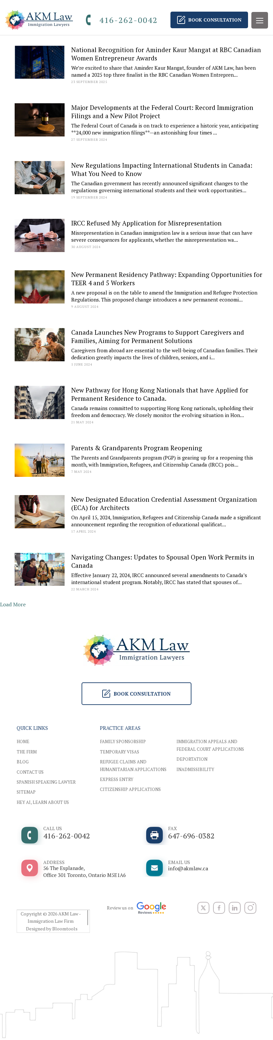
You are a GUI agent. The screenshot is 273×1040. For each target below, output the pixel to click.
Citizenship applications (130, 789)
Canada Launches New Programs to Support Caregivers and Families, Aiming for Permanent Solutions (157, 336)
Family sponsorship (123, 741)
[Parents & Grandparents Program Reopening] (40, 460)
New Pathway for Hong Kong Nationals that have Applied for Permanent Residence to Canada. (159, 394)
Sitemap (26, 792)
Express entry (116, 779)
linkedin (235, 908)
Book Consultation (214, 20)
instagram (250, 908)
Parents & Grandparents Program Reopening (136, 448)
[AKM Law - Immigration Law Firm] (39, 20)
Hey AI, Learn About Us (43, 802)
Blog (23, 762)
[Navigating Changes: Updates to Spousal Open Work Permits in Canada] (40, 569)
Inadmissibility (195, 769)
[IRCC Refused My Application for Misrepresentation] (40, 235)
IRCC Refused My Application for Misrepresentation (146, 223)
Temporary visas (119, 752)
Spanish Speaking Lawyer (46, 782)
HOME (23, 741)
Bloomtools (65, 928)
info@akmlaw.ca (188, 865)
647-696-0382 (191, 832)
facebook (219, 908)
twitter (203, 908)
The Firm (27, 752)
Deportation (191, 759)
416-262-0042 (128, 20)
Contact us (30, 772)
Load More (13, 604)
